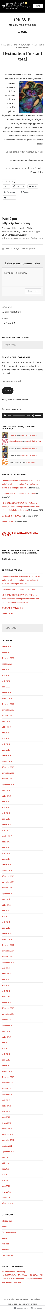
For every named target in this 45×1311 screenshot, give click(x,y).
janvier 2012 (7, 1129)
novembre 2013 (8, 1014)
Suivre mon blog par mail (16, 357)
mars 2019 (6, 750)
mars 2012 (6, 1117)
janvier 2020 (7, 698)
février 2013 (6, 1066)
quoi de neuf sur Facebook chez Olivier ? (20, 534)
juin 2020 (5, 670)
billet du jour (11, 248)
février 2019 (6, 756)
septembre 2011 (8, 1152)
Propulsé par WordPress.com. (18, 1299)
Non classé (6, 1244)
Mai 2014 (5, 985)
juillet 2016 (6, 842)
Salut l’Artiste (30, 462)
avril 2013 (6, 1054)
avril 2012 (6, 1111)
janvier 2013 (7, 1071)
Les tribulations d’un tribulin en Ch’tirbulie (19, 493)
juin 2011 (5, 1169)
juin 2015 (5, 911)
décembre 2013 (8, 1008)
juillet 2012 (6, 1106)
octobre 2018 (7, 779)
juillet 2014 (6, 974)
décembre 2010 (8, 1203)
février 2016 (6, 865)
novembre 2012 (8, 1083)
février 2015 (6, 934)
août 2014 (6, 968)
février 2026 (6, 647)
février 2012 (6, 1123)
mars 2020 (6, 687)
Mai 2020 (5, 675)
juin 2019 (5, 733)
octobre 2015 (7, 888)
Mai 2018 (5, 807)
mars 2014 (6, 997)
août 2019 (6, 721)
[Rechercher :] (22, 345)
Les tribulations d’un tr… (29, 435)
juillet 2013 (6, 1037)
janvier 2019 (7, 761)
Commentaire (33, 291)
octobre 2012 (7, 1088)
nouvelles (5, 1249)
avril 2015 (6, 922)
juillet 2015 (6, 905)
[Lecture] (5, 415)
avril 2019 (6, 744)
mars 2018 (6, 819)
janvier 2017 (7, 836)
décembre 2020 (8, 658)
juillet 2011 (6, 1163)
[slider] (38, 415)
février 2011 (6, 1192)
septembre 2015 (8, 893)
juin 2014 (5, 979)
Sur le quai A (8, 320)
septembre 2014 (8, 962)
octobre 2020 (7, 664)
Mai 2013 (5, 1048)
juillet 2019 (6, 727)
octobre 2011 (7, 1146)
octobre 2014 (7, 956)
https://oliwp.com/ (22, 45)
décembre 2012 (8, 1077)
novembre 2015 (8, 882)
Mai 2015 (5, 916)
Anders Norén (30, 1304)
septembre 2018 (8, 784)
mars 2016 (6, 859)
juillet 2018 (6, 796)
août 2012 (6, 1100)
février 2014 (6, 1002)
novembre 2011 (8, 1140)
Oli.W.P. (22, 19)
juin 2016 (5, 847)
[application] (22, 415)
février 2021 (6, 652)
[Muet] (33, 415)
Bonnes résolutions (11, 309)
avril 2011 (6, 1180)
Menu (24, 32)
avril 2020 (6, 681)
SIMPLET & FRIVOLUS (12, 516)
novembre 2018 (8, 773)
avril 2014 (6, 991)
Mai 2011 (5, 1175)
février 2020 (6, 692)
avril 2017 (6, 830)
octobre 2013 (7, 1020)
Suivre (8, 390)
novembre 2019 (8, 710)
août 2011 (6, 1157)
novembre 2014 (8, 951)
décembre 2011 (8, 1134)
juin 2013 (5, 1043)
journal (4, 1238)
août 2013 (6, 1031)
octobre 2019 (7, 715)
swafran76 (12, 435)
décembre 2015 (8, 876)
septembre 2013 (8, 1025)
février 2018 (6, 825)
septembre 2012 (8, 1094)
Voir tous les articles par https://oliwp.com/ (22, 238)
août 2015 (6, 899)
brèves (4, 1226)
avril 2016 (6, 853)
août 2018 (6, 790)
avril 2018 (6, 813)
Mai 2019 (5, 738)
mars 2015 (6, 928)
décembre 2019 (8, 704)
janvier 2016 (7, 870)
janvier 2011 (7, 1197)
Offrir (38, 6)
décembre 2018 (8, 767)
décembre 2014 (8, 945)
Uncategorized (7, 1255)
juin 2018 (5, 801)
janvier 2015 (7, 939)
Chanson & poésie (26, 248)
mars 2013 (6, 1060)
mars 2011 (6, 1186)
